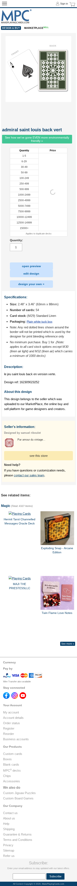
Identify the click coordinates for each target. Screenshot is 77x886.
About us (9, 818)
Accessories (11, 781)
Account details (13, 717)
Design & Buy (11, 28)
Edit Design (31, 273)
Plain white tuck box (39, 321)
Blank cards (11, 764)
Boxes (7, 759)
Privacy (8, 845)
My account (11, 712)
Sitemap (8, 850)
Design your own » (31, 284)
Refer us (9, 856)
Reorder (8, 734)
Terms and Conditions (17, 839)
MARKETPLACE (36, 28)
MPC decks (12, 770)
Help (6, 823)
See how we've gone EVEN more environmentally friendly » (37, 139)
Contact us (10, 813)
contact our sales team (29, 475)
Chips (7, 776)
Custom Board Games (18, 798)
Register (8, 728)
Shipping (9, 829)
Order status (11, 723)
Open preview (31, 266)
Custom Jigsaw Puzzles (19, 793)
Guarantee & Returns (17, 834)
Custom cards (12, 754)
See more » (67, 643)
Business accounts (16, 739)
